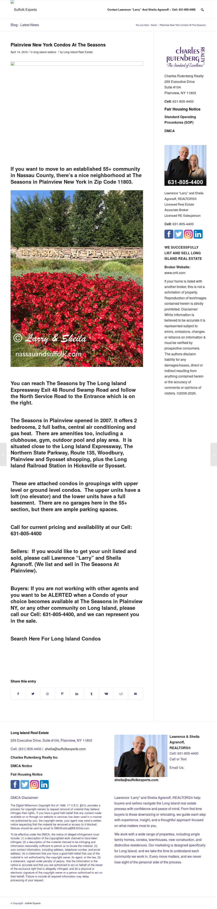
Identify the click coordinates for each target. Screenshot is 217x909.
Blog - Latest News (25, 24)
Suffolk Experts (33, 903)
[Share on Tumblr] (91, 694)
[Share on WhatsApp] (47, 694)
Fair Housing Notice (182, 109)
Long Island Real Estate (78, 52)
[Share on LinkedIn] (77, 694)
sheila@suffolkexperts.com (65, 748)
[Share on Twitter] (33, 694)
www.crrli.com (174, 272)
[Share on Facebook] (18, 694)
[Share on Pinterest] (62, 694)
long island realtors (44, 52)
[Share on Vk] (106, 694)
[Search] (202, 9)
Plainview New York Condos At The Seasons (58, 44)
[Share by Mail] (135, 694)
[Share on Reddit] (121, 694)
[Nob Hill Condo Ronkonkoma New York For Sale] (3, 454)
